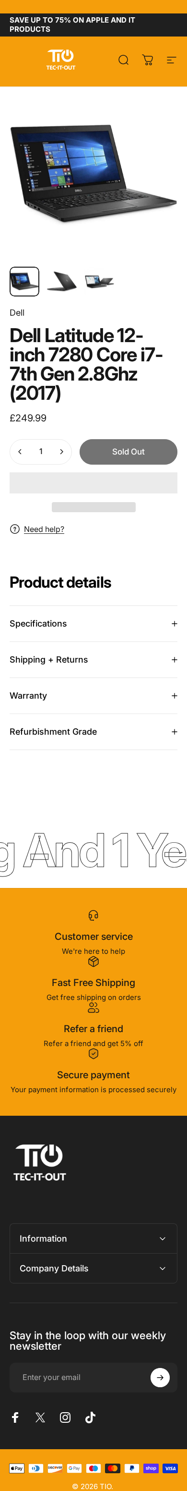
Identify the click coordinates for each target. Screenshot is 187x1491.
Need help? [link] (44, 529)
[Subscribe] (160, 1377)
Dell (17, 313)
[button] (93, 482)
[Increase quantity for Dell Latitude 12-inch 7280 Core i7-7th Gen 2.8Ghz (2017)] (61, 452)
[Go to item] (24, 281)
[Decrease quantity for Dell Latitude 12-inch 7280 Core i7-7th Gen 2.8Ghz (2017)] (20, 452)
